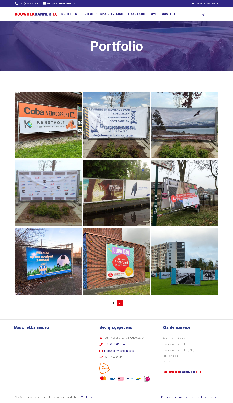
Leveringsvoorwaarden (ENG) (178, 350)
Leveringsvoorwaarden (175, 344)
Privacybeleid (169, 397)
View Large (77, 95)
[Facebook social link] (194, 14)
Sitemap (213, 397)
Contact (167, 361)
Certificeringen (170, 355)
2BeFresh (87, 397)
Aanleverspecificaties (174, 338)
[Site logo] (36, 14)
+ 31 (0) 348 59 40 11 (29, 3)
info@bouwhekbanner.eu (61, 3)
